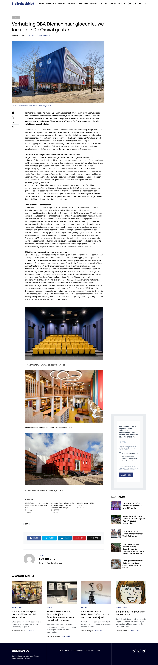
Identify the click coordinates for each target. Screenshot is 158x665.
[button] (145, 3)
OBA (26, 524)
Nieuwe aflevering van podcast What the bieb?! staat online (25, 614)
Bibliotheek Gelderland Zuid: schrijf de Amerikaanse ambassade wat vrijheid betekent (60, 616)
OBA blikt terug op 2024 (85, 503)
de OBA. (64, 299)
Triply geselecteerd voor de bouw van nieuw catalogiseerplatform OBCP (133, 564)
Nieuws (16, 17)
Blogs (118, 607)
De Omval (54, 299)
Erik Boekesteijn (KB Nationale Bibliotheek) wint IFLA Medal (132, 505)
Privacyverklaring (65, 650)
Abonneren (78, 650)
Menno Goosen (45, 559)
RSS (98, 650)
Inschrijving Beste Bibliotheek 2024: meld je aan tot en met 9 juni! (95, 614)
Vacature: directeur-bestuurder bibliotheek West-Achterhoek (132, 533)
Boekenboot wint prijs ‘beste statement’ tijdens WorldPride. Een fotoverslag (133, 519)
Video (20, 607)
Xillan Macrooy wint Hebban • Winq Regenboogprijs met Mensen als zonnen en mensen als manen (133, 549)
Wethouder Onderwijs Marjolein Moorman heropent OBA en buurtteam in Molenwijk (62, 505)
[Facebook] (130, 3)
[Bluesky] (140, 3)
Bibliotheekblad (20, 650)
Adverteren (89, 650)
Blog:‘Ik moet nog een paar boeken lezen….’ (130, 613)
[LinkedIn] (135, 3)
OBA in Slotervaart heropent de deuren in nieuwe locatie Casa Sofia (36, 505)
